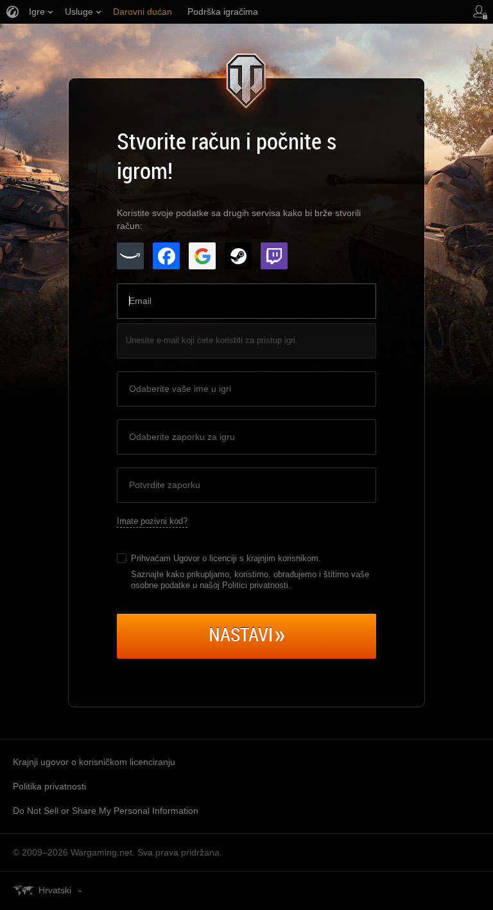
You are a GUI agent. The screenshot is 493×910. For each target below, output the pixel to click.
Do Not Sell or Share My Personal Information (105, 810)
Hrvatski (55, 890)
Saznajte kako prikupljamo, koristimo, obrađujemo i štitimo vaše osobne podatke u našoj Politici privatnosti (250, 579)
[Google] (202, 255)
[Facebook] (166, 255)
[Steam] (238, 255)
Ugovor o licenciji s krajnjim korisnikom (245, 558)
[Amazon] (130, 255)
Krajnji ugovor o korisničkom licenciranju (94, 762)
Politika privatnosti (49, 786)
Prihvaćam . (226, 558)
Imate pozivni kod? (152, 521)
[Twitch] (274, 255)
